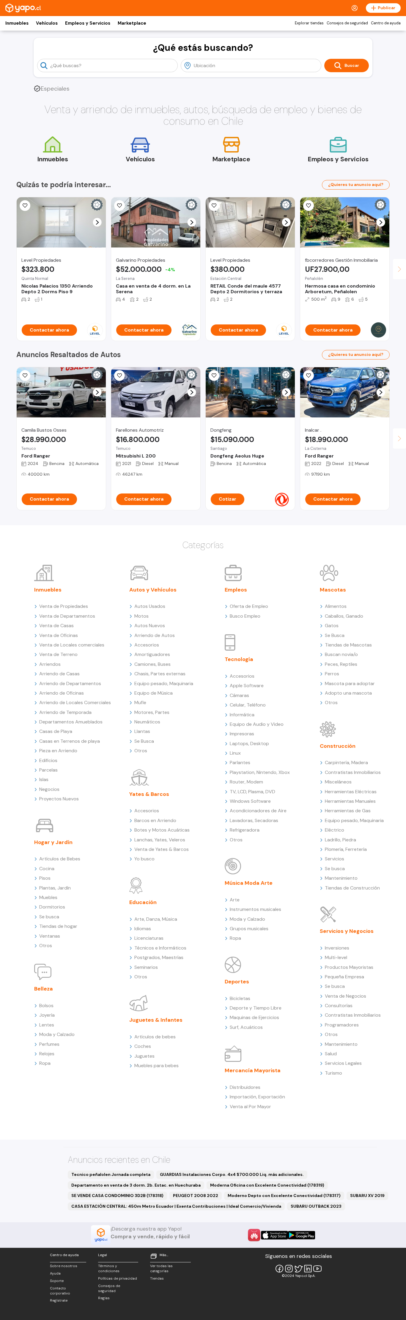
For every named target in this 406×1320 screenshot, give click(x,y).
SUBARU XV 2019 (367, 1195)
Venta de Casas (56, 625)
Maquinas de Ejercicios (254, 1017)
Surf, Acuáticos (246, 1027)
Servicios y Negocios (347, 931)
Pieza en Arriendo (58, 750)
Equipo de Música (153, 693)
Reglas (104, 1298)
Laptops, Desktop (249, 743)
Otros (45, 945)
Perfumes (49, 1044)
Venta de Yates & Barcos (161, 849)
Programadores (342, 1025)
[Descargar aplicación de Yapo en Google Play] (301, 1235)
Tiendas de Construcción (352, 888)
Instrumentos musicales (255, 909)
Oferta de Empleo (249, 606)
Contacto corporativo (60, 1291)
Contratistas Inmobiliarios (353, 772)
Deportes (237, 981)
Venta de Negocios (345, 996)
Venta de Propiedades (63, 606)
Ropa (45, 1063)
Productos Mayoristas (349, 967)
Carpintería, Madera (346, 762)
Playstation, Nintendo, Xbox (260, 772)
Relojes (46, 1054)
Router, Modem (246, 782)
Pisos (45, 878)
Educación (143, 902)
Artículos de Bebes (59, 859)
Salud (331, 1054)
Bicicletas (240, 998)
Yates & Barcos (149, 794)
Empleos (236, 589)
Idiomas (142, 928)
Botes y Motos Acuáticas (162, 830)
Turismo (333, 1073)
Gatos (332, 625)
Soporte (57, 1280)
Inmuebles (17, 23)
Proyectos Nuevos (59, 799)
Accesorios (146, 645)
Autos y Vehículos (153, 589)
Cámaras (239, 695)
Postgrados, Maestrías (158, 957)
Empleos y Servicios (87, 23)
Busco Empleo (245, 616)
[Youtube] (317, 1268)
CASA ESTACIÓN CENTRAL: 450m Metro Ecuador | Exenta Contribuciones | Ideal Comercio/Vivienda (176, 1206)
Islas (43, 779)
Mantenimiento (341, 878)
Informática (242, 715)
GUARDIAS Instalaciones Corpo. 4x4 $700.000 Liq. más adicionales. (232, 1174)
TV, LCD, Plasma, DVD (252, 791)
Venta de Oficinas (58, 635)
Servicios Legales (343, 1063)
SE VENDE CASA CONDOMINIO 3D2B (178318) (117, 1195)
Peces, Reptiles (341, 664)
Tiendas (157, 1278)
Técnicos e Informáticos (160, 948)
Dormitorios (52, 907)
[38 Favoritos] (25, 205)
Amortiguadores (152, 654)
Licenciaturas (148, 938)
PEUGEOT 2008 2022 (195, 1195)
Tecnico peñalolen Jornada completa (110, 1174)
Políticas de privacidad (117, 1278)
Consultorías (339, 1005)
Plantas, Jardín (55, 888)
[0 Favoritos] (214, 205)
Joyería (47, 1015)
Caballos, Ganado (344, 616)
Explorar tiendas (309, 23)
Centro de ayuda (386, 23)
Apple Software (247, 685)
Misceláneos (338, 782)
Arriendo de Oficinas (61, 693)
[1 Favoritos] (119, 375)
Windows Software (250, 801)
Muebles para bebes (156, 1065)
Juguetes (144, 1056)
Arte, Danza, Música (155, 919)
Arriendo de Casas (59, 674)
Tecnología (239, 659)
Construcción (337, 746)
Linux (235, 753)
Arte (235, 900)
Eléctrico (334, 830)
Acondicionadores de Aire (258, 811)
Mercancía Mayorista (253, 1070)
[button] (97, 222)
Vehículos (47, 23)
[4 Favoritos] (308, 375)
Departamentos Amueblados (71, 722)
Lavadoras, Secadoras (254, 820)
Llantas (142, 731)
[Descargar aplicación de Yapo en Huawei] (254, 1235)
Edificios (48, 760)
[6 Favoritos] (119, 205)
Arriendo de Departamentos (70, 683)
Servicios (334, 859)
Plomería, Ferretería (346, 849)
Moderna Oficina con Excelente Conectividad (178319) (267, 1185)
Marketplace (132, 23)
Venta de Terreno (58, 654)
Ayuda (55, 1273)
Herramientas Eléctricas (351, 791)
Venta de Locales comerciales (71, 645)
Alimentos (336, 606)
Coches (142, 1046)
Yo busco (144, 859)
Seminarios (146, 967)
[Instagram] (289, 1268)
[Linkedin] (308, 1268)
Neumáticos (147, 722)
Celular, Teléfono (248, 705)
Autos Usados (149, 606)
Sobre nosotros (63, 1266)
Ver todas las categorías (161, 1268)
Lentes (46, 1025)
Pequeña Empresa (344, 977)
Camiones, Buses (152, 664)
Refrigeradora (244, 830)
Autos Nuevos (149, 625)
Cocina (46, 868)
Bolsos (46, 1005)
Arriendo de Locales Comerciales (75, 702)
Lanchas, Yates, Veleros (159, 840)
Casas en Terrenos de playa (69, 741)
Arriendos (50, 664)
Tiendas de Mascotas (348, 645)
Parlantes (240, 762)
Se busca (49, 917)
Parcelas (48, 770)
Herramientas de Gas (348, 811)
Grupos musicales (249, 928)
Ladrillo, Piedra (340, 840)
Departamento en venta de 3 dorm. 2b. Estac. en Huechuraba (136, 1185)
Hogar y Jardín (53, 842)
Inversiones (337, 948)
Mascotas (333, 589)
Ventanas (49, 936)
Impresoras (242, 734)
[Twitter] (298, 1268)
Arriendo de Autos (154, 635)
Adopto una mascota (348, 693)
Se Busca (144, 741)
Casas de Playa (55, 731)
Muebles (48, 897)
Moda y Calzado (57, 1034)
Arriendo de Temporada (65, 712)
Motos (141, 616)
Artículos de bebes (155, 1037)
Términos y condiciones (108, 1268)
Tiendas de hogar (58, 926)
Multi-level (336, 957)
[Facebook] (279, 1268)
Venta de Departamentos (67, 616)
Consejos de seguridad (347, 23)
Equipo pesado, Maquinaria (163, 683)
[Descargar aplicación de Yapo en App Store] (274, 1235)
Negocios (49, 789)
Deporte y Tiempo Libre (255, 1008)
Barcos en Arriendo (155, 820)
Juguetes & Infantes (155, 1019)
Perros (332, 674)
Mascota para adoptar (350, 683)
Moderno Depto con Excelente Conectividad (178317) (284, 1195)
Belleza (43, 988)
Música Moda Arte (249, 883)
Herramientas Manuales (350, 801)
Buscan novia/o (341, 654)
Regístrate (58, 1300)
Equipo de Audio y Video (257, 724)
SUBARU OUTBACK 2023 (316, 1206)
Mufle (140, 702)
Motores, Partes (151, 712)
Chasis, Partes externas (159, 674)
